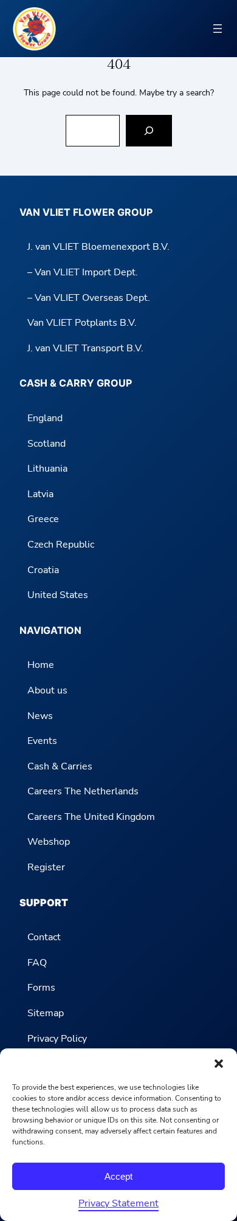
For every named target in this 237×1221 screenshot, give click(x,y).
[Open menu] (217, 28)
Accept (118, 1176)
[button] (219, 1064)
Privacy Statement (118, 1203)
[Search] (149, 130)
